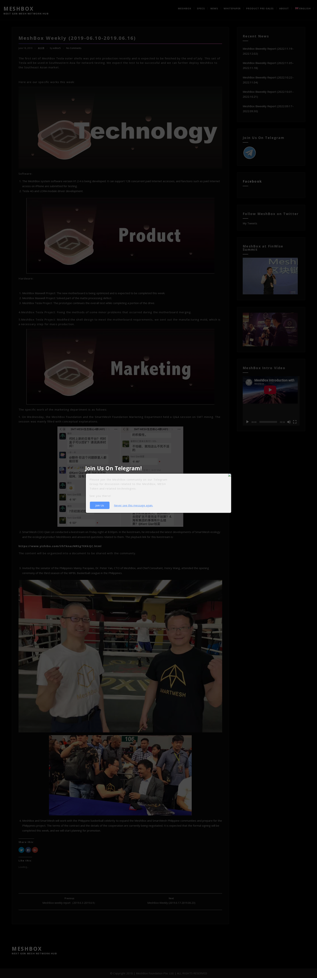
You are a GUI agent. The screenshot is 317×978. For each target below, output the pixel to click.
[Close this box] (231, 473)
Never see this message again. (133, 505)
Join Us (99, 505)
